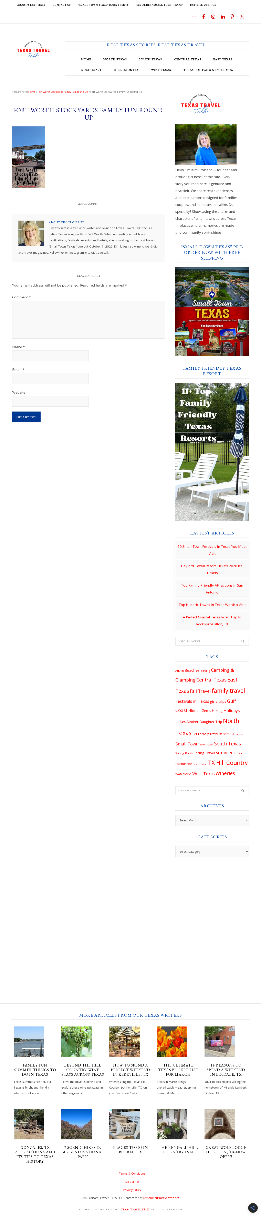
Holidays (231, 710)
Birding (205, 670)
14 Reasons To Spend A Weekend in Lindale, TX (226, 1070)
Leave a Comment (89, 203)
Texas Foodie (200, 764)
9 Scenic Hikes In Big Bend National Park (83, 1152)
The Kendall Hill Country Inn (178, 1150)
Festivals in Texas (192, 701)
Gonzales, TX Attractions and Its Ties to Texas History (35, 1154)
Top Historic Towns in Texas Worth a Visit (212, 604)
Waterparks (183, 774)
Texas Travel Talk (33, 49)
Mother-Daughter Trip (204, 722)
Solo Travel (206, 744)
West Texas (203, 773)
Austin (179, 670)
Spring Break (184, 753)
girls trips (218, 701)
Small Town (187, 744)
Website (18, 392)
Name (18, 347)
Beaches (192, 670)
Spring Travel (204, 753)
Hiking (217, 710)
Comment (21, 297)
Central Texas (211, 679)
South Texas (227, 743)
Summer (224, 752)
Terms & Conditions (132, 1173)
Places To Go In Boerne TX (130, 1150)
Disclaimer (132, 1182)
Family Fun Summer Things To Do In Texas (35, 1070)
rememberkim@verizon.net (161, 1198)
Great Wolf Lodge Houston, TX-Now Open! (226, 1152)
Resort (224, 734)
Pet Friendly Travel (205, 734)
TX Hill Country (228, 762)
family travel (228, 690)
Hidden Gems (199, 710)
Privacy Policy (132, 1190)
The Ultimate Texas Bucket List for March (178, 1070)
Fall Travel (200, 691)
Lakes (180, 721)
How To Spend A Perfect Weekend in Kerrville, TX (130, 1070)
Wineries (225, 773)
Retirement (236, 734)
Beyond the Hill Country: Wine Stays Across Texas (83, 1070)
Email (18, 369)
